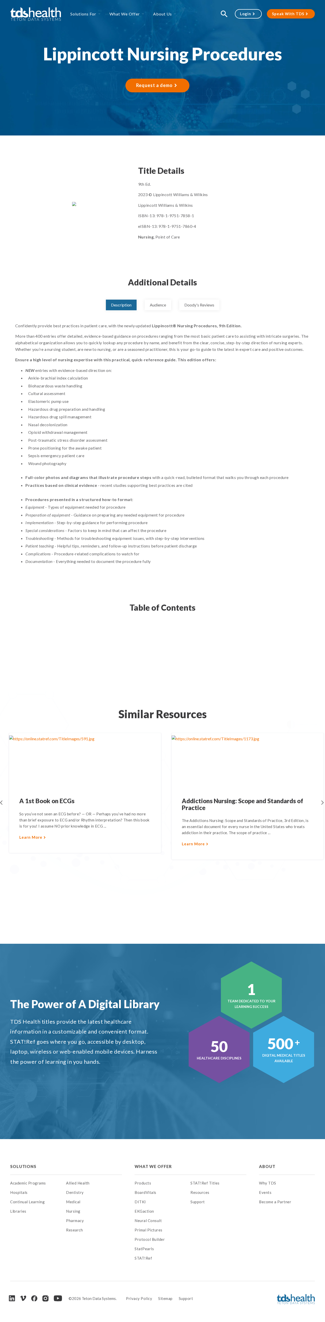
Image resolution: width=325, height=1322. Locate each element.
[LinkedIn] (12, 1298)
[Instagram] (45, 1298)
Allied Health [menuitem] (78, 1183)
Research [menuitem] (74, 1230)
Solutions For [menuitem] (83, 13)
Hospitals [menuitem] (19, 1192)
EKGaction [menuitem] (144, 1211)
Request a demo (154, 85)
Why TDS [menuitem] (267, 1183)
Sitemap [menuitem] (165, 1298)
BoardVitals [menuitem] (145, 1192)
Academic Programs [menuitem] (28, 1183)
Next (322, 802)
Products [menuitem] (143, 1183)
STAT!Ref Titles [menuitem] (205, 1183)
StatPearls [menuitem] (144, 1248)
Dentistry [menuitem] (75, 1192)
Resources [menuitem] (199, 1192)
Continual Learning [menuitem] (27, 1201)
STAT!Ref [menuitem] (143, 1258)
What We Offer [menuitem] (124, 13)
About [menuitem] (267, 1166)
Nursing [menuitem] (73, 1211)
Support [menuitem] (197, 1201)
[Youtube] (58, 1298)
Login (245, 13)
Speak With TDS (288, 13)
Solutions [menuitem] (23, 1166)
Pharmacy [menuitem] (75, 1220)
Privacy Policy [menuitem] (139, 1298)
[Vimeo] (23, 1298)
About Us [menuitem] (162, 13)
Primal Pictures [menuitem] (148, 1230)
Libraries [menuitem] (18, 1211)
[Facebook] (34, 1298)
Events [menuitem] (265, 1192)
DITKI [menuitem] (140, 1201)
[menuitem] (94, 1166)
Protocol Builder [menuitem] (150, 1239)
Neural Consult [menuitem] (148, 1220)
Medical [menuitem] (73, 1201)
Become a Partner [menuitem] (275, 1201)
